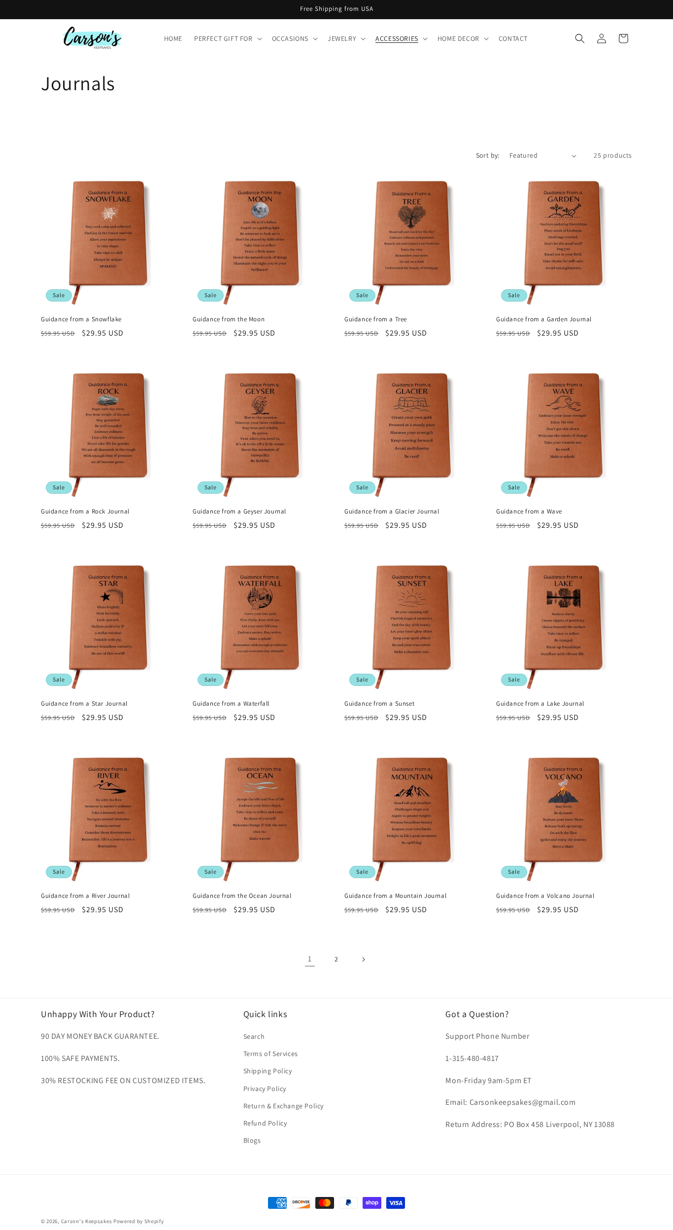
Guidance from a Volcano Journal (545, 896)
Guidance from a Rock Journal (85, 511)
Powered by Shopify (138, 1221)
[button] (227, 38)
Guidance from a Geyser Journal (239, 511)
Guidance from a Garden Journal (544, 319)
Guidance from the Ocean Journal (242, 896)
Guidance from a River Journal (85, 896)
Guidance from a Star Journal (84, 704)
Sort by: (488, 155)
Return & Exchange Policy (283, 1105)
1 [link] (310, 959)
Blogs (252, 1140)
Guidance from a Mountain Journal (395, 896)
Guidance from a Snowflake (81, 319)
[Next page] (363, 959)
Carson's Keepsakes (86, 1221)
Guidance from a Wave (529, 511)
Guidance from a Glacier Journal (391, 511)
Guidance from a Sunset (379, 704)
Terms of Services (270, 1053)
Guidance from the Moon (229, 319)
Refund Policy (265, 1123)
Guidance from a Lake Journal (540, 704)
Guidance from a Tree (375, 319)
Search (254, 1036)
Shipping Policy (267, 1071)
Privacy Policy (264, 1088)
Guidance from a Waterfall (231, 704)
